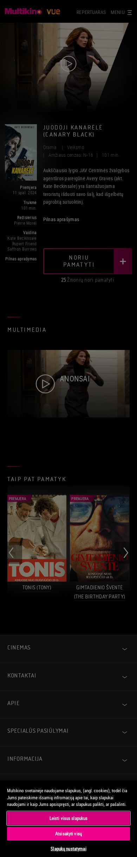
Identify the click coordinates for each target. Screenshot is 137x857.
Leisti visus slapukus (69, 818)
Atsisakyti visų (68, 833)
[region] (68, 818)
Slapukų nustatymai (68, 848)
